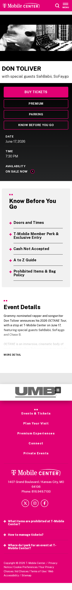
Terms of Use (38, 571)
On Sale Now (17, 171)
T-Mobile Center (21, 5)
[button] (6, 392)
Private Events (36, 453)
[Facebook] (44, 503)
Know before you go (36, 125)
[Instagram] (35, 503)
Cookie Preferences (25, 567)
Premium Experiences (36, 433)
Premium (36, 103)
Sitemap (26, 575)
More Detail (12, 355)
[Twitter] (25, 503)
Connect (36, 443)
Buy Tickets (36, 92)
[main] (36, 199)
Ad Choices (21, 571)
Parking (36, 114)
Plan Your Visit (36, 423)
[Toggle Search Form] (57, 6)
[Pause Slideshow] (58, 390)
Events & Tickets (36, 413)
